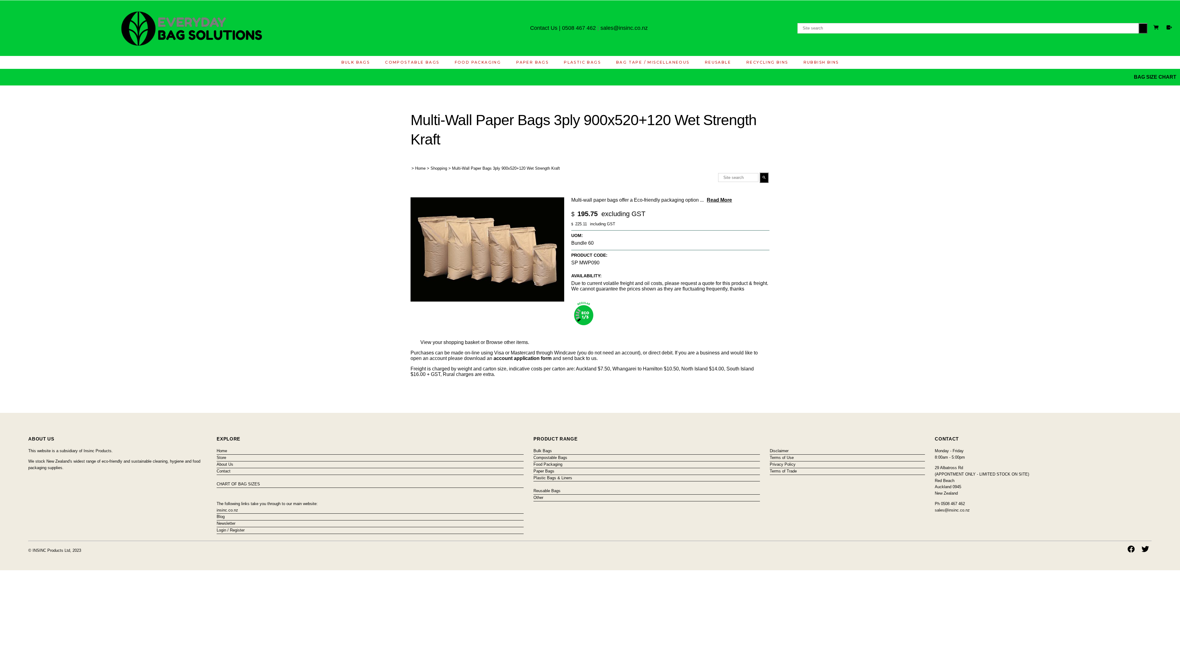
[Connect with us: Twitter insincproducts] (1145, 549)
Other (538, 497)
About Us (225, 464)
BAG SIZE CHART (1156, 77)
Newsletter (226, 523)
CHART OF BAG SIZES (238, 484)
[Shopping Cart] (1157, 28)
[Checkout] (1169, 27)
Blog (221, 516)
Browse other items (507, 342)
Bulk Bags (355, 62)
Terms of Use (782, 457)
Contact (223, 471)
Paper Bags (532, 62)
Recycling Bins (767, 62)
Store (221, 457)
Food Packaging (478, 62)
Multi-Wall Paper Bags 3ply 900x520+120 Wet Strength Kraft (506, 168)
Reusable (718, 62)
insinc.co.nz (227, 510)
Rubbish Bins (821, 62)
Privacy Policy (783, 464)
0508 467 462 (579, 28)
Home (420, 168)
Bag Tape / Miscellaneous (653, 62)
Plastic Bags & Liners (552, 478)
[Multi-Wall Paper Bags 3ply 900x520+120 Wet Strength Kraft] (487, 299)
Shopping (439, 168)
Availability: (586, 275)
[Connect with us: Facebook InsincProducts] (1131, 549)
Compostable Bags (412, 62)
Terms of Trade (783, 471)
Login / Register (231, 530)
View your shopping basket (449, 342)
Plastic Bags (582, 62)
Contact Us (543, 28)
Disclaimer (779, 451)
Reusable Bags (546, 490)
